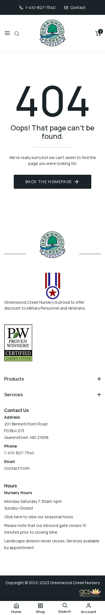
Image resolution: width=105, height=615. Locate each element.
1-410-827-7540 (40, 7)
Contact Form (17, 468)
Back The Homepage (48, 181)
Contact (78, 7)
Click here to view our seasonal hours (38, 516)
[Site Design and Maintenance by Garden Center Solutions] (90, 592)
